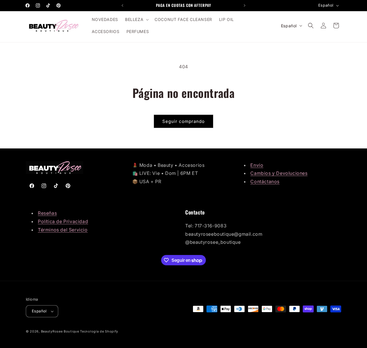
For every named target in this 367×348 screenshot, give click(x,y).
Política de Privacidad (63, 221)
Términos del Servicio (63, 230)
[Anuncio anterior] (122, 5)
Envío (256, 165)
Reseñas (47, 213)
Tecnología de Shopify (99, 331)
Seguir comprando (183, 121)
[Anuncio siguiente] (244, 5)
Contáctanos (265, 181)
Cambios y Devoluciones (278, 173)
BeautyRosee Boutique (60, 331)
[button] (136, 19)
